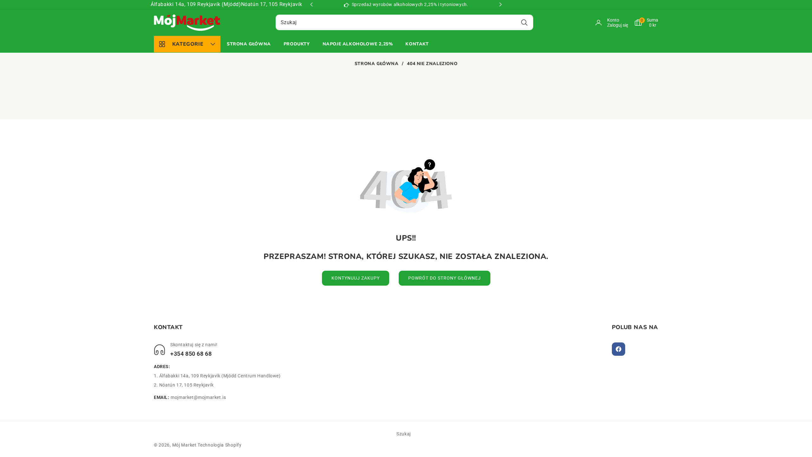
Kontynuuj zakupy (355, 278)
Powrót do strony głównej (444, 278)
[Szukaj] (524, 22)
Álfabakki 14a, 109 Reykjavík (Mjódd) (196, 4)
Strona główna (377, 64)
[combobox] (404, 22)
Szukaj (403, 433)
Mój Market (184, 444)
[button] (643, 22)
